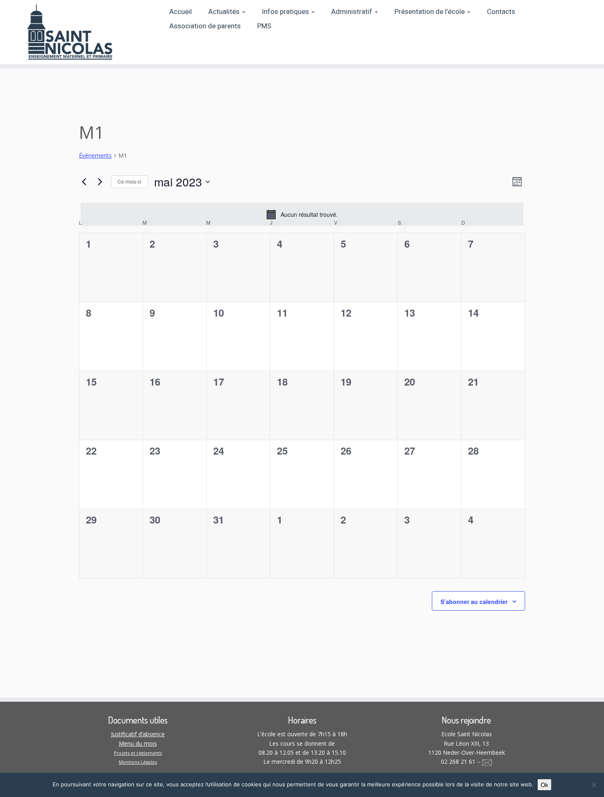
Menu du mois (138, 743)
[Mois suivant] (100, 182)
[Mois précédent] (84, 182)
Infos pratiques (286, 12)
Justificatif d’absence (138, 734)
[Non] (594, 785)
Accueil (180, 12)
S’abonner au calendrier (473, 601)
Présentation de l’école (430, 12)
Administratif (352, 12)
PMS (264, 26)
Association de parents (205, 26)
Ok (544, 785)
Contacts (501, 12)
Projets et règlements (138, 753)
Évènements (95, 155)
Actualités (224, 12)
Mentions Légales (138, 762)
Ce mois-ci (129, 181)
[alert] (302, 214)
